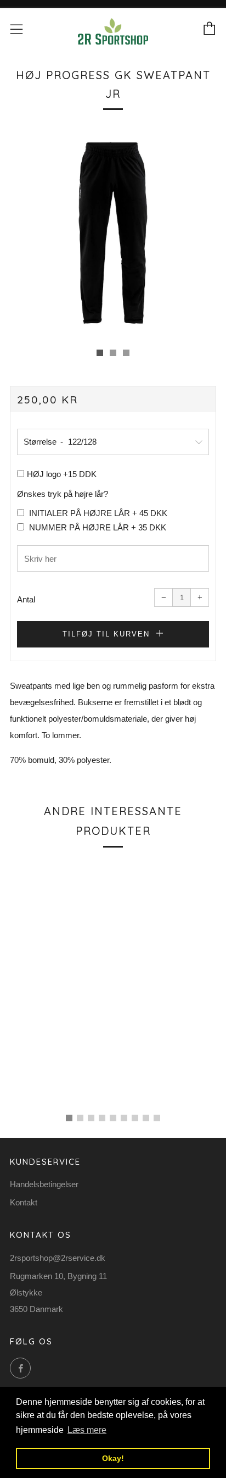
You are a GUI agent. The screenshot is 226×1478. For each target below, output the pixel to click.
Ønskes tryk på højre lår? (62, 494)
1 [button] (69, 1118)
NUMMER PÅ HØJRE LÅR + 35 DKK (96, 527)
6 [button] (124, 1118)
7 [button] (135, 1118)
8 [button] (146, 1118)
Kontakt (23, 1202)
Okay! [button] (113, 1458)
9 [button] (157, 1118)
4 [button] (102, 1118)
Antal (26, 599)
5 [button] (113, 1118)
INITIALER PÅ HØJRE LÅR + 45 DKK (97, 513)
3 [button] (91, 1118)
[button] (100, 353)
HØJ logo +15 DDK (62, 474)
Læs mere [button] (86, 1430)
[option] (113, 233)
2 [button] (80, 1118)
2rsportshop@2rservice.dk (57, 1258)
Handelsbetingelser (44, 1184)
